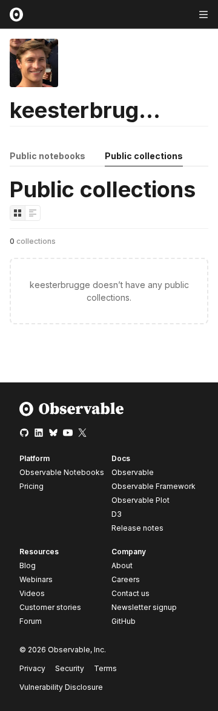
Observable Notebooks (61, 472)
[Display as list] (32, 213)
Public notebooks (47, 156)
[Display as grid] (17, 213)
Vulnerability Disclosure (61, 687)
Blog (27, 565)
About (122, 565)
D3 (116, 514)
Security (69, 668)
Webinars (36, 579)
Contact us (130, 593)
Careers (125, 579)
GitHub (123, 621)
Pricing (31, 486)
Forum (30, 621)
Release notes (137, 527)
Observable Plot (140, 500)
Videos (32, 593)
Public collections (144, 156)
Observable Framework (153, 486)
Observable (132, 472)
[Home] (71, 413)
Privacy (32, 668)
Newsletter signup (144, 607)
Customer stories (50, 607)
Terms (105, 668)
